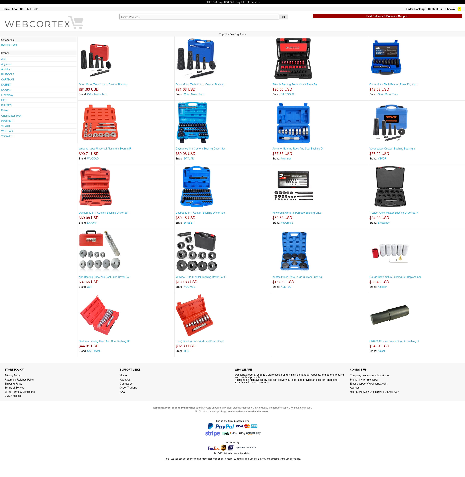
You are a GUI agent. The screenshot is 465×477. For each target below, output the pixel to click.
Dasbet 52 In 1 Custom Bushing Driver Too (200, 212)
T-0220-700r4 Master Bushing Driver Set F (393, 212)
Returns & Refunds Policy (19, 379)
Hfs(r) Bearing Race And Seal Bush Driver (200, 341)
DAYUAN (6, 90)
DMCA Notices (13, 395)
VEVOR (5, 126)
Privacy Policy (13, 375)
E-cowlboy (7, 95)
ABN (3, 59)
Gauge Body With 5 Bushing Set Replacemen (395, 277)
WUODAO (7, 131)
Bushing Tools (9, 44)
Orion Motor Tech (11, 115)
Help (35, 9)
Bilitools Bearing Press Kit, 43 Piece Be (294, 84)
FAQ (28, 9)
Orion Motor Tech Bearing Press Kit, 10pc (393, 84)
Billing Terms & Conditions (20, 391)
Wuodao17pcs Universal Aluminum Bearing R (105, 148)
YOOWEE (6, 136)
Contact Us (435, 9)
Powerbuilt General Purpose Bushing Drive (297, 212)
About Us (17, 9)
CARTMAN (7, 79)
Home (6, 9)
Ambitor (5, 69)
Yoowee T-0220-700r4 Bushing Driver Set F (201, 277)
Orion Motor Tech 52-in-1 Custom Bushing (103, 84)
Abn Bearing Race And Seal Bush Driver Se (104, 277)
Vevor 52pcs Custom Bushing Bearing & (392, 148)
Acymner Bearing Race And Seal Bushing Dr (298, 148)
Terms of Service (14, 387)
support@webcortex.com (373, 383)
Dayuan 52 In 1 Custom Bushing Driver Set (200, 148)
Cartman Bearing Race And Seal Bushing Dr (104, 341)
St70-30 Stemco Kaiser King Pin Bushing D (394, 341)
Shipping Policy (14, 383)
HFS (3, 100)
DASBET (6, 84)
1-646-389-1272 (368, 379)
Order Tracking (415, 9)
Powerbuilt (7, 120)
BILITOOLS (7, 74)
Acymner (6, 64)
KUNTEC (6, 105)
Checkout (451, 9)
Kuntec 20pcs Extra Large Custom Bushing (297, 277)
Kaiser (5, 110)
